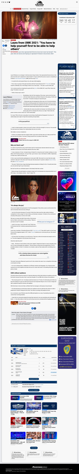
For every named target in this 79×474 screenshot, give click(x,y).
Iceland (61, 267)
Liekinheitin (21, 363)
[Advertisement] (34, 64)
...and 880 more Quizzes (65, 367)
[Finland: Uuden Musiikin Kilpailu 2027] (41, 384)
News (17, 8)
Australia (62, 237)
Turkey (70, 267)
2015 (34, 351)
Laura (3, 52)
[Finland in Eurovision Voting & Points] (17, 351)
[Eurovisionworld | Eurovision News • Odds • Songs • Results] (39, 3)
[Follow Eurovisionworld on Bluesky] (9, 2)
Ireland (61, 269)
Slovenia (70, 261)
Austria (61, 239)
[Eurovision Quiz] (67, 349)
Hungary (61, 266)
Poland (70, 248)
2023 (12, 372)
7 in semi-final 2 (53, 375)
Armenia (61, 235)
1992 (38, 351)
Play (37, 78)
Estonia (61, 256)
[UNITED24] (67, 314)
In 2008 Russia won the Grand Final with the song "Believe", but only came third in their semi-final (49, 454)
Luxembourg (71, 234)
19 (39, 369)
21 (39, 375)
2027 (12, 360)
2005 (7, 102)
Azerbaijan (62, 240)
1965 (48, 351)
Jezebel (18, 375)
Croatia (61, 250)
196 (43, 366)
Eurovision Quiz (67, 339)
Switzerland (71, 266)
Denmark (62, 255)
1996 (36, 351)
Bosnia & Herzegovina (63, 245)
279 (43, 363)
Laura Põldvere (11, 108)
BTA (74, 93)
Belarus (61, 242)
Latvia (61, 274)
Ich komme (18, 366)
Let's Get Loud (36, 230)
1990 (40, 351)
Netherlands (71, 243)
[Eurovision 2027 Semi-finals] (40, 387)
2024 (12, 369)
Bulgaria (61, 247)
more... (25, 355)
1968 (46, 351)
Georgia (61, 261)
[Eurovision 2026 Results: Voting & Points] (67, 196)
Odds (54, 8)
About (7, 471)
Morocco (71, 242)
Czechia (61, 253)
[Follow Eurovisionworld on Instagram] (3, 2)
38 (43, 369)
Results (25, 8)
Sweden (72, 99)
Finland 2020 (52, 159)
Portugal (70, 250)
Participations (26, 348)
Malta (70, 235)
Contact (9, 471)
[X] (54, 319)
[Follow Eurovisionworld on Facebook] (2, 2)
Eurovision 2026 (67, 175)
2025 (12, 366)
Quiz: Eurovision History (66, 359)
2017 (9, 103)
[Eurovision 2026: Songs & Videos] (67, 183)
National (48, 8)
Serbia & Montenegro (72, 258)
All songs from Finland (34, 378)
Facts (57, 8)
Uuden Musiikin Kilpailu (6, 51)
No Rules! (18, 369)
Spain (70, 263)
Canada (61, 248)
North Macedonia (72, 245)
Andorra (61, 234)
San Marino (71, 255)
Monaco (70, 239)
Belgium (61, 243)
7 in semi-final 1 (53, 369)
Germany (62, 263)
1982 (42, 351)
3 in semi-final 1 (53, 363)
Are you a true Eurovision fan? (67, 343)
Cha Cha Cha (18, 372)
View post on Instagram (46, 222)
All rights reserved (9, 470)
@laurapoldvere (12, 105)
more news (34, 447)
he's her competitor (19, 161)
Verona (48, 83)
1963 (50, 351)
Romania (71, 251)
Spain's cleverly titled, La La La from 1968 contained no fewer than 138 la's (33, 454)
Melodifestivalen (71, 106)
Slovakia (70, 259)
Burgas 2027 (40, 8)
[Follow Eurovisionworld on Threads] (7, 2)
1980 (44, 351)
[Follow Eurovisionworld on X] (5, 2)
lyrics (35, 88)
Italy (61, 272)
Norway (70, 247)
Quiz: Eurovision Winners (67, 361)
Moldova (71, 237)
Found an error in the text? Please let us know (22, 323)
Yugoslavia (71, 272)
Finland (4, 49)
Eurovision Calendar (33, 390)
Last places (26, 351)
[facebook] (55, 319)
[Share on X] (6, 46)
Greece (61, 264)
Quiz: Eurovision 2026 (66, 356)
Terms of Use (13, 471)
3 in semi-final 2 (53, 366)
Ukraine (70, 269)
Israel (61, 271)
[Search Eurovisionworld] (10, 9)
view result (67, 168)
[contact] (50, 319)
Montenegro (71, 240)
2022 (12, 375)
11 (39, 366)
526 (43, 372)
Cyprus (61, 251)
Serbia (70, 256)
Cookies (17, 471)
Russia (70, 253)
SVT (74, 125)
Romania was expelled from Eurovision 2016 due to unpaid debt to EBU (66, 290)
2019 (32, 351)
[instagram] (52, 319)
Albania (61, 232)
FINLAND (13, 40)
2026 (12, 363)
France (61, 259)
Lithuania (71, 232)
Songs (33, 8)
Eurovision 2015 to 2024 (67, 364)
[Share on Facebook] (4, 46)
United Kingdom (72, 271)
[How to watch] (42, 384)
